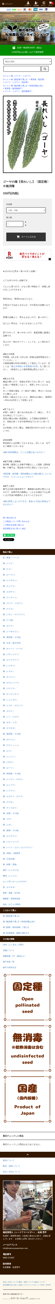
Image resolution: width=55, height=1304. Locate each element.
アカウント (28, 5)
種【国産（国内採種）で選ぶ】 (16, 927)
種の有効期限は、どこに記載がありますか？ (24, 452)
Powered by (6, 1299)
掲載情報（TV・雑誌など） (14, 956)
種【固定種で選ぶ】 (19, 79)
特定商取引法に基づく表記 (14, 528)
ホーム (6, 76)
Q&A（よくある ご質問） (14, 945)
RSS (42, 1285)
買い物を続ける (9, 518)
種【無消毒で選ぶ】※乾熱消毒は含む (27, 86)
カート (50, 4)
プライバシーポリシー (32, 1285)
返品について (39, 1282)
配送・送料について (26, 1282)
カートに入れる (28, 236)
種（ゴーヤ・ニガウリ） (21, 76)
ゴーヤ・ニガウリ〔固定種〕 (17, 82)
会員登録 (36, 5)
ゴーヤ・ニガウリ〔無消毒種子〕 (19, 91)
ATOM (48, 1285)
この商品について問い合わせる (16, 521)
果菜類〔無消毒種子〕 (14, 89)
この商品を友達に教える (13, 525)
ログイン (43, 5)
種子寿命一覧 (8, 962)
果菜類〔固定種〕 (38, 79)
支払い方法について (10, 1282)
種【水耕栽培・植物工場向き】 (16, 933)
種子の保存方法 (9, 967)
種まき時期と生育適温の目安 (24, 366)
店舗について (8, 950)
